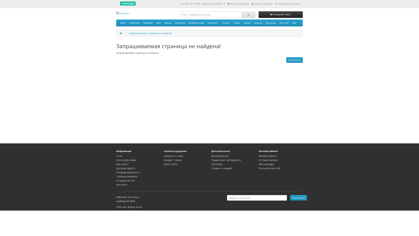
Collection (134, 22)
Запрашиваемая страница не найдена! (150, 33)
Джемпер (180, 22)
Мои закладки (266, 164)
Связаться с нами (173, 155)
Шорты (258, 22)
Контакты (121, 184)
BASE (123, 22)
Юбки (237, 22)
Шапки (247, 22)
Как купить (122, 164)
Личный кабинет (268, 155)
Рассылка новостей (269, 168)
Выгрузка (271, 22)
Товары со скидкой (221, 168)
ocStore (135, 197)
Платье (226, 22)
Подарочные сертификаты (226, 160)
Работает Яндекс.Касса (129, 206)
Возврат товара (173, 160)
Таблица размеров (126, 176)
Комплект (213, 22)
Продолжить (294, 60)
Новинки (148, 22)
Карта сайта (170, 164)
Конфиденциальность (128, 172)
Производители (220, 155)
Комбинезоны (196, 22)
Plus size (284, 22)
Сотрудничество (125, 180)
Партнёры (216, 164)
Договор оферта (125, 168)
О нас (119, 155)
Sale (294, 22)
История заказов (268, 160)
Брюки (167, 22)
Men (158, 22)
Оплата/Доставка (126, 160)
